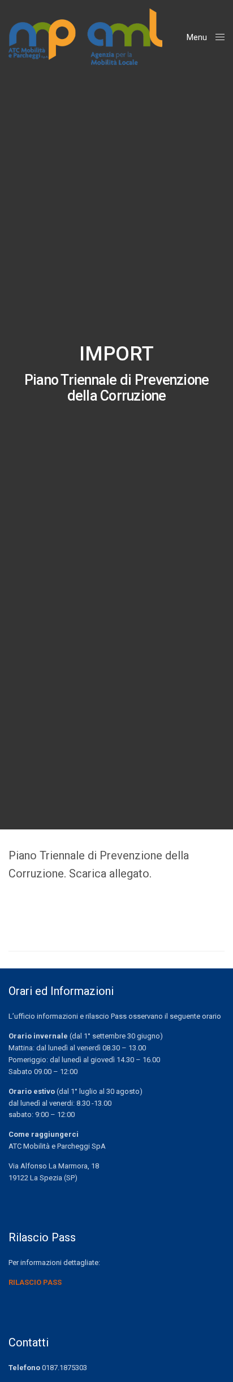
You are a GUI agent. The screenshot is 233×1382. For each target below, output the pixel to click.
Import (116, 354)
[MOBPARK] (85, 36)
